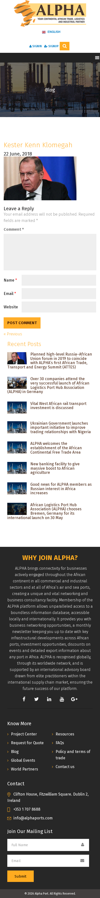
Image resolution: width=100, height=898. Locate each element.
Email (10, 293)
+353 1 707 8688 (26, 809)
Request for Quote (27, 743)
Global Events (23, 760)
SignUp (53, 46)
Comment (14, 229)
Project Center (24, 734)
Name (10, 280)
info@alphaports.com (33, 818)
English (53, 32)
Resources (65, 734)
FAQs (60, 743)
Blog (15, 751)
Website (11, 307)
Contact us (65, 766)
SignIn (37, 46)
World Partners (24, 769)
